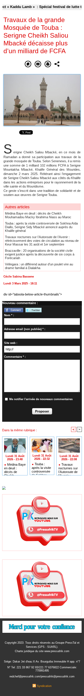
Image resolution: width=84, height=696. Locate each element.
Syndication (44, 686)
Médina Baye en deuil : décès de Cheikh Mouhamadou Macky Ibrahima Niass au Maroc (38, 215)
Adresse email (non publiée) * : (24, 329)
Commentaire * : (15, 356)
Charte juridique (24, 651)
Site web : (10, 343)
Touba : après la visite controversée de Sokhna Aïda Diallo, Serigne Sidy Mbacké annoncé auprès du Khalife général (41, 227)
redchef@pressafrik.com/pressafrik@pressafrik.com (42, 676)
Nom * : (9, 315)
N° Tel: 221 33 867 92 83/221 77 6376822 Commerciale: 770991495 (42, 669)
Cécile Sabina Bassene (18, 276)
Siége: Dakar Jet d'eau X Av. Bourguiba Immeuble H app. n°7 (42, 661)
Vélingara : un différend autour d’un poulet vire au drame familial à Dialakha (39, 266)
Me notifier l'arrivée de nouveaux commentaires (41, 399)
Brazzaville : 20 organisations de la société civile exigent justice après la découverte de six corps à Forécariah (39, 254)
